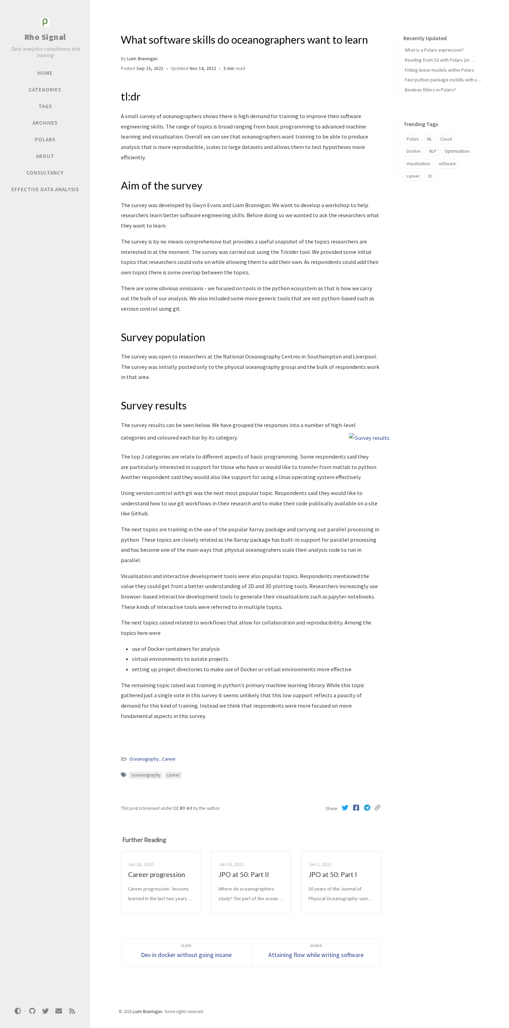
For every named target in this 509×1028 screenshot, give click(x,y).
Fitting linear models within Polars (439, 70)
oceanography (146, 775)
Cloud (446, 139)
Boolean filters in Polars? (430, 90)
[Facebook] (356, 808)
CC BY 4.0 (183, 808)
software (447, 164)
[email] (58, 1011)
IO (430, 176)
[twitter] (45, 1011)
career (173, 775)
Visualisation (418, 164)
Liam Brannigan (142, 59)
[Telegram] (368, 808)
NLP (433, 151)
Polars (413, 139)
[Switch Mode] (18, 1011)
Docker (414, 151)
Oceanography (144, 759)
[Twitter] (345, 808)
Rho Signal (45, 37)
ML (429, 139)
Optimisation (457, 151)
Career (169, 759)
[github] (32, 1011)
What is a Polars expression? (434, 50)
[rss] (72, 1011)
